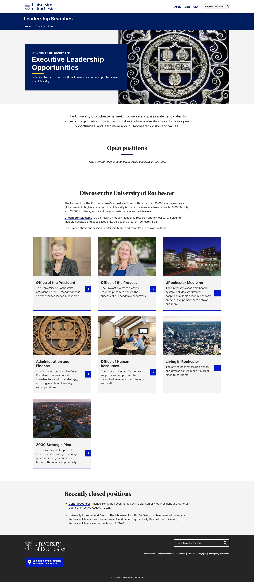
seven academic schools (155, 207)
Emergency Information (219, 553)
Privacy (191, 553)
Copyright (202, 553)
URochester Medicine (78, 218)
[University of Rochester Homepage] (40, 6)
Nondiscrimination (165, 553)
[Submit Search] (225, 543)
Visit (187, 6)
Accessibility (149, 553)
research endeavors (138, 211)
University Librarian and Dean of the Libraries (97, 515)
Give (196, 6)
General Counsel (79, 503)
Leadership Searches (48, 18)
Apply (177, 6)
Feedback (180, 553)
